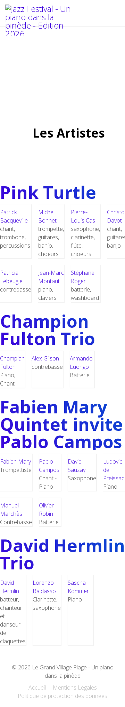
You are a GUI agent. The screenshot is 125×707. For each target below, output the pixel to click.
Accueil (37, 687)
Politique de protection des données (62, 696)
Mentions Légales (75, 687)
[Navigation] (106, 16)
